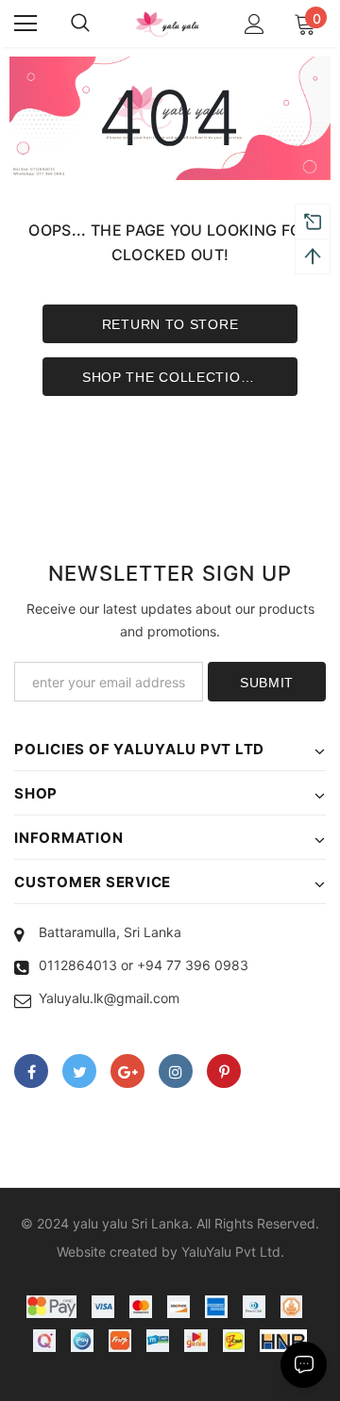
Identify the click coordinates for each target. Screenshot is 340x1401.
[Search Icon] (80, 23)
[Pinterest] (224, 1071)
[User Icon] (254, 24)
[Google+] (127, 1071)
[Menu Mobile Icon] (25, 23)
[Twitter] (79, 1071)
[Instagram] (176, 1071)
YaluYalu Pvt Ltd (230, 1252)
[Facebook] (31, 1071)
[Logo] (168, 24)
